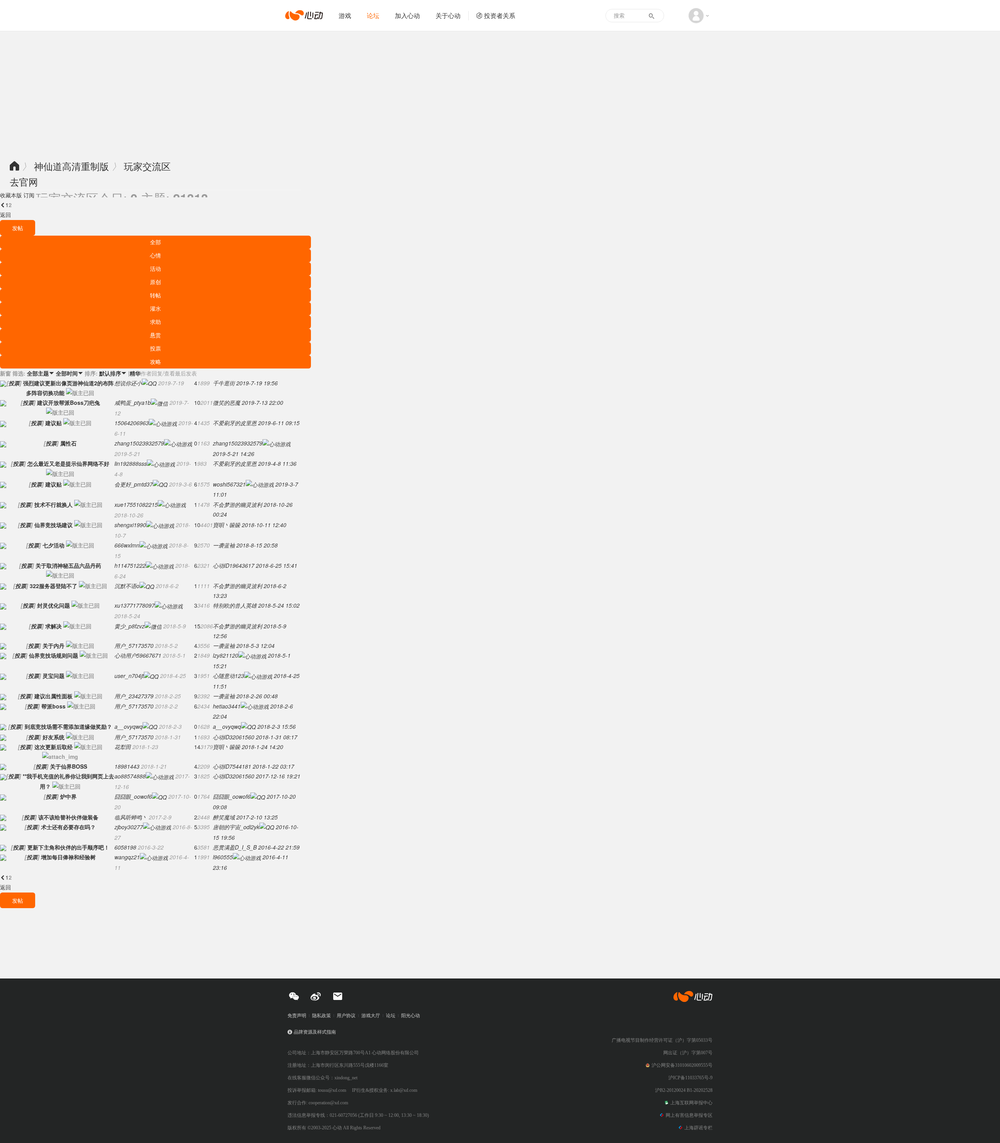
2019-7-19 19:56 (257, 383)
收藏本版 (11, 195)
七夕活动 (53, 545)
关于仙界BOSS (68, 766)
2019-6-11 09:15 (279, 423)
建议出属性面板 (53, 696)
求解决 (53, 626)
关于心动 (448, 15)
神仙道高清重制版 (71, 166)
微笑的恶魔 (226, 402)
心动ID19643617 (233, 565)
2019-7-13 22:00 (262, 402)
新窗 (5, 373)
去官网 (24, 181)
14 (197, 747)
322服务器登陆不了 (53, 586)
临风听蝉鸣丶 (130, 817)
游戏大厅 (370, 1015)
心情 (155, 255)
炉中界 (68, 796)
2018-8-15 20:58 (257, 545)
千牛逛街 (224, 383)
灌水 (155, 308)
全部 (155, 242)
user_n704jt (129, 676)
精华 (135, 373)
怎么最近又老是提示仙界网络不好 (68, 463)
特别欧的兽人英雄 (235, 605)
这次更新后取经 (53, 747)
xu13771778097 (134, 605)
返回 (5, 214)
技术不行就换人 (53, 504)
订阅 (28, 195)
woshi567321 (229, 484)
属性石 (68, 443)
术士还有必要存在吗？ (68, 827)
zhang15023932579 (139, 443)
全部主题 (40, 373)
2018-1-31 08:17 (276, 737)
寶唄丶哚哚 (226, 525)
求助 (155, 322)
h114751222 (130, 565)
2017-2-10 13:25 (257, 817)
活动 (155, 268)
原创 (155, 282)
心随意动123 (228, 676)
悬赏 (155, 335)
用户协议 (346, 1015)
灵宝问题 (53, 676)
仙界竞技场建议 (53, 525)
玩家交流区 (147, 166)
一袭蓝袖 (224, 545)
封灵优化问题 (53, 605)
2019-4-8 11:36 (277, 463)
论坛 (373, 15)
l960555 (223, 857)
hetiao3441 (227, 706)
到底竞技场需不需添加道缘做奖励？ (68, 726)
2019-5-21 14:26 (233, 454)
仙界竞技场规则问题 (53, 655)
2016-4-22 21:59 (279, 847)
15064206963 (131, 423)
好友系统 (53, 737)
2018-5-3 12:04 (255, 645)
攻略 (155, 361)
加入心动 (407, 15)
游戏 (345, 15)
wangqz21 (127, 857)
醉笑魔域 (224, 817)
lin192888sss (130, 463)
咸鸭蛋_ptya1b (132, 402)
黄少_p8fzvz (129, 626)
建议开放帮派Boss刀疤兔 (68, 402)
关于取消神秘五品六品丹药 (68, 565)
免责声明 (297, 1015)
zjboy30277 (128, 827)
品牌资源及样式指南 (315, 1032)
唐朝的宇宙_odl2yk (236, 827)
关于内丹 (53, 645)
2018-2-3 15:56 (276, 726)
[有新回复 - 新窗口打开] (3, 383)
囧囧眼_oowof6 (133, 796)
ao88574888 (130, 776)
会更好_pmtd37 (133, 484)
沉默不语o (126, 586)
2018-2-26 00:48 (257, 696)
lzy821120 (225, 655)
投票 (155, 348)
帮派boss (53, 706)
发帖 (17, 228)
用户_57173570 (134, 645)
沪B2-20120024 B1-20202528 (683, 1090)
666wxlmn (126, 545)
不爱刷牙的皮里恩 (235, 423)
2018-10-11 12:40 (264, 525)
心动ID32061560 (233, 737)
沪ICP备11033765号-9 (690, 1077)
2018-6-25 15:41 (276, 565)
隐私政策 (321, 1015)
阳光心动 (410, 1015)
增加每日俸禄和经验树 (68, 857)
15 (197, 626)
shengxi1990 (130, 525)
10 (197, 402)
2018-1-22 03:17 (273, 766)
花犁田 (122, 747)
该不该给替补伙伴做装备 (68, 817)
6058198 (125, 847)
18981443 (126, 766)
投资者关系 (499, 15)
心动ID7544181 (232, 766)
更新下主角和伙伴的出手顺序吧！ (68, 847)
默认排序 (113, 373)
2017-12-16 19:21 (278, 776)
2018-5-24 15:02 (279, 605)
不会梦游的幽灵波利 (237, 504)
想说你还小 (128, 383)
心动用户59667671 (137, 655)
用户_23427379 (134, 696)
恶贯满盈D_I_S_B (235, 847)
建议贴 (53, 423)
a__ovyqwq (128, 726)
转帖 (155, 295)
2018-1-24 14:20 (262, 747)
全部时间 (69, 373)
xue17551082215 (136, 504)
